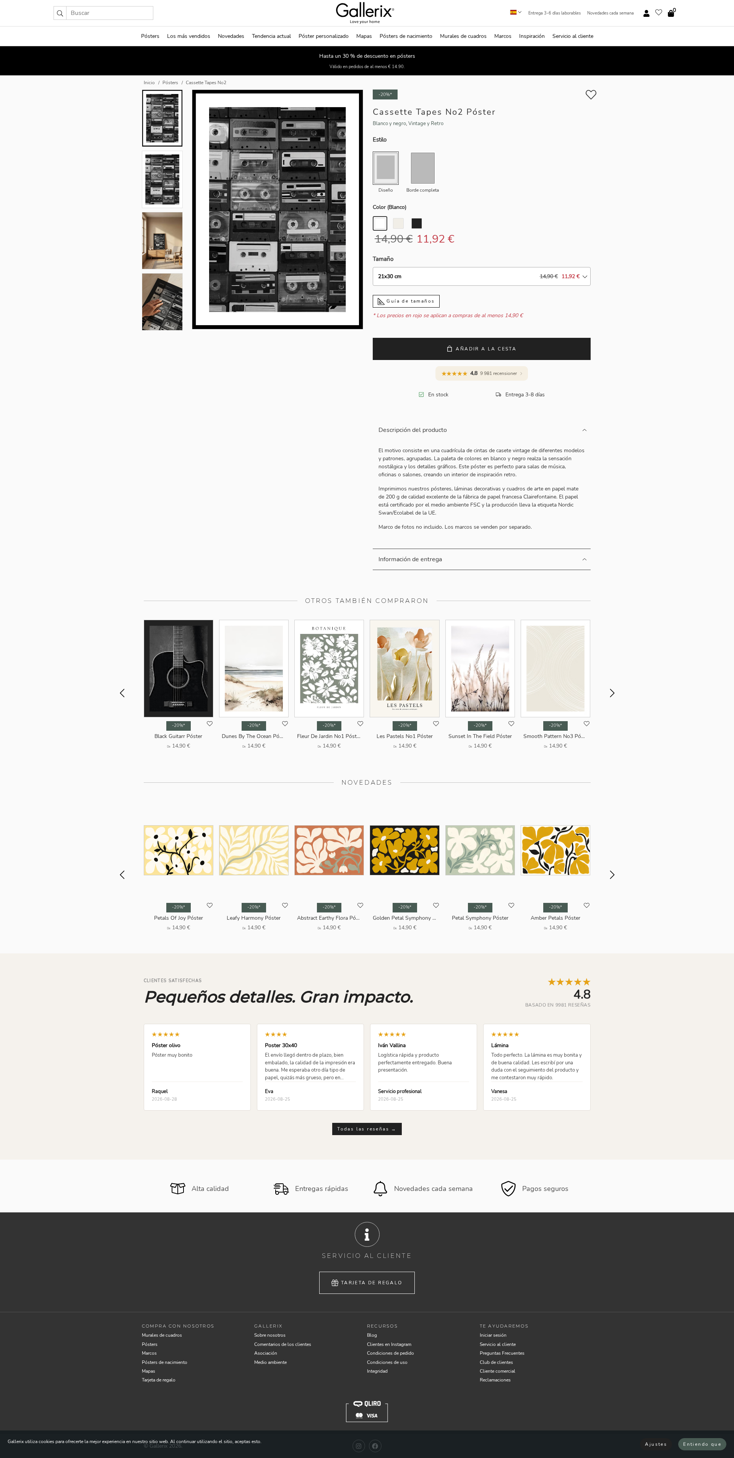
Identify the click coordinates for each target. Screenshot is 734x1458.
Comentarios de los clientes (282, 1344)
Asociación (265, 1353)
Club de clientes (496, 1362)
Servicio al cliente (572, 36)
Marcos (503, 36)
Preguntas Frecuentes (502, 1353)
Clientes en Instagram (389, 1344)
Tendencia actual (271, 36)
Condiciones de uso (387, 1362)
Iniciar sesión (493, 1335)
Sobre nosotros (270, 1335)
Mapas (364, 36)
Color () (389, 207)
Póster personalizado (324, 36)
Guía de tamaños (410, 301)
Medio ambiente (270, 1362)
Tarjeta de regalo (372, 1283)
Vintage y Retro (425, 123)
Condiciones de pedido (390, 1353)
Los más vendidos (188, 36)
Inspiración (532, 36)
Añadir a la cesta (486, 349)
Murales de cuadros (463, 36)
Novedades (231, 36)
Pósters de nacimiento (406, 36)
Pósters (150, 36)
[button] (60, 13)
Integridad (377, 1371)
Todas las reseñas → (367, 1129)
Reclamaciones (495, 1380)
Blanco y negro (389, 123)
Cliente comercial (497, 1371)
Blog (372, 1335)
